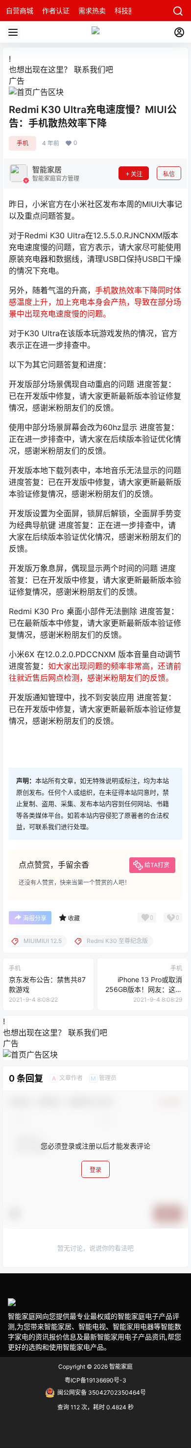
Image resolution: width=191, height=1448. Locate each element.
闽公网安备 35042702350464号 (101, 1392)
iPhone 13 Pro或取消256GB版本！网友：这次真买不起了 (143, 989)
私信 (169, 174)
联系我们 (89, 69)
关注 (137, 174)
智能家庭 (120, 1366)
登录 (95, 1169)
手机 (22, 143)
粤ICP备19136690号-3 (95, 1380)
